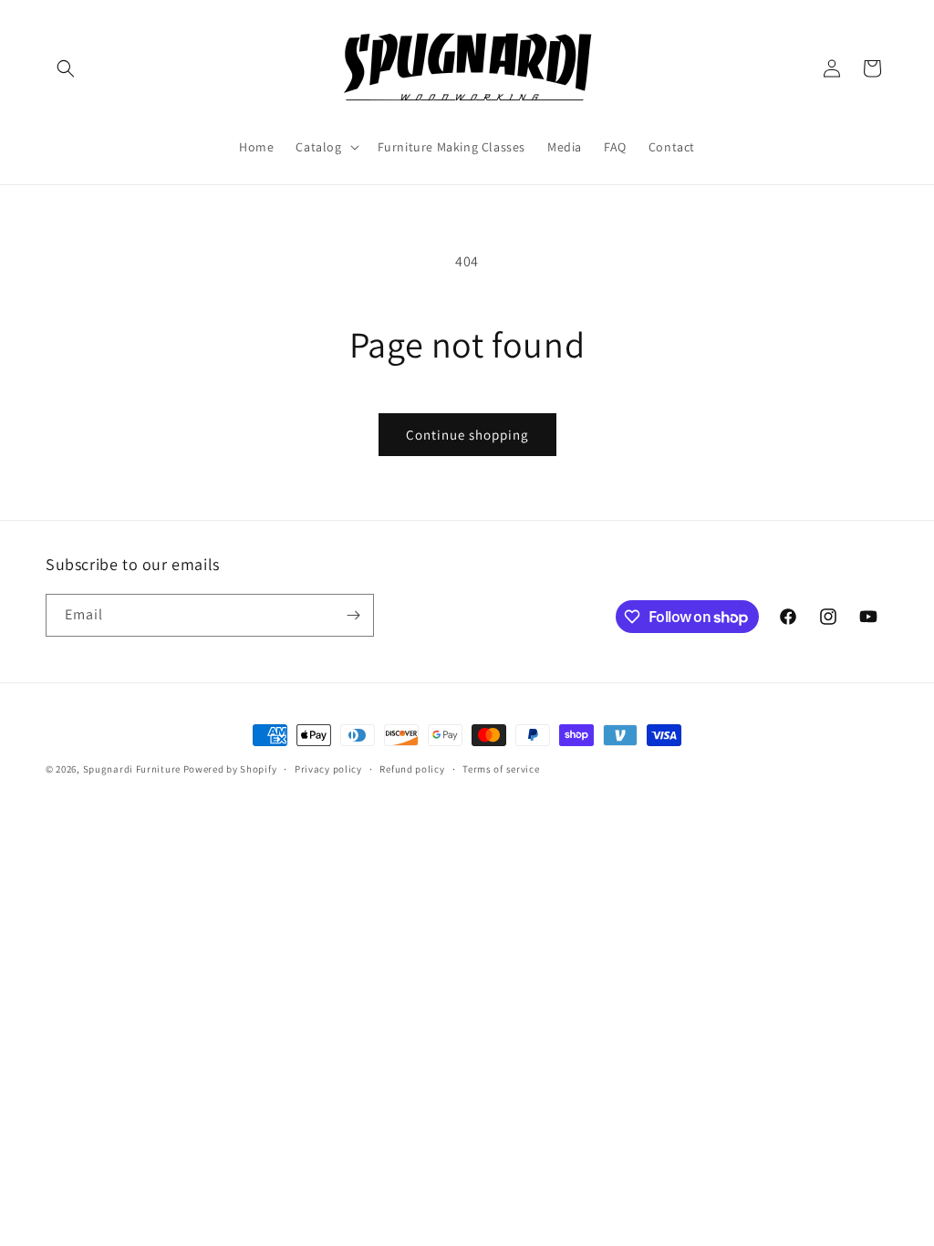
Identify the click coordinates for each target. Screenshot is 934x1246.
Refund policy (411, 769)
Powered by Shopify (230, 769)
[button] (66, 68)
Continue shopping (467, 434)
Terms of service (500, 769)
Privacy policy (328, 769)
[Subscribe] (353, 615)
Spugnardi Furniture (133, 769)
